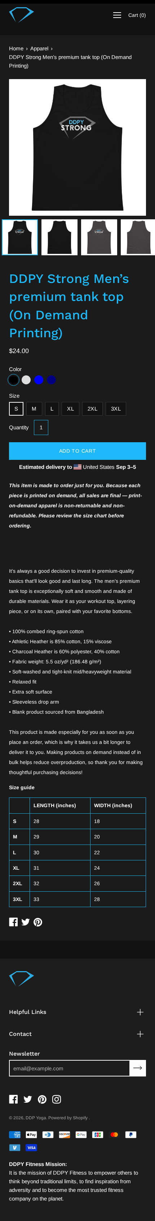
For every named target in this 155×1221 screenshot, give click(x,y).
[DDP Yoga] (21, 15)
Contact (20, 1033)
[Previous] (27, 147)
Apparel (39, 48)
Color (15, 369)
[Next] (128, 147)
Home (16, 48)
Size (14, 396)
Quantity (19, 427)
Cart (137, 15)
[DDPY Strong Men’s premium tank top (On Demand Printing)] (20, 237)
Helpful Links (27, 1012)
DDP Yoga (36, 1117)
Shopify (80, 1117)
